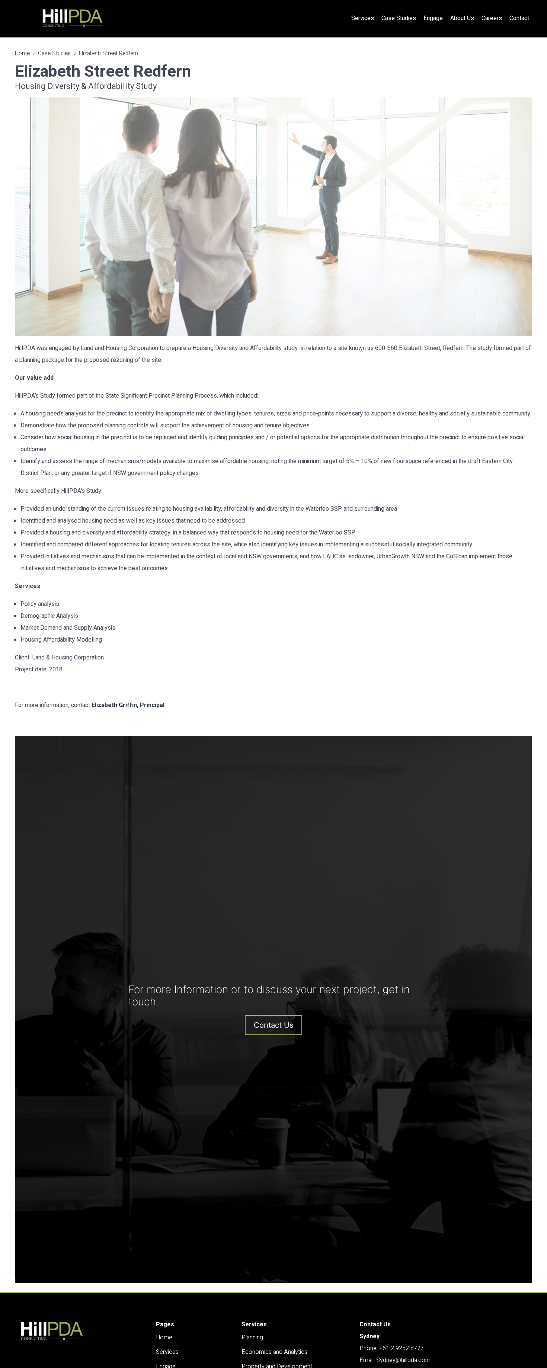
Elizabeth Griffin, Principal (128, 705)
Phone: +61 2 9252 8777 (391, 1348)
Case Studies (54, 53)
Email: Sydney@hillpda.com (395, 1360)
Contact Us (273, 1025)
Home (22, 53)
